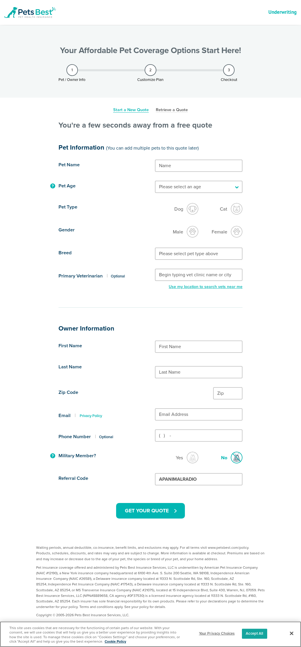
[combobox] (199, 254)
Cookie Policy (115, 641)
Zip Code (68, 392)
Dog (178, 209)
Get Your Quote (147, 511)
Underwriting (282, 12)
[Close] (291, 633)
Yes (179, 458)
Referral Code (73, 478)
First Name (70, 346)
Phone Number (74, 437)
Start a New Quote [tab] (131, 110)
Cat (223, 209)
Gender (66, 230)
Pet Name (69, 165)
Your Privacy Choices (217, 633)
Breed (65, 253)
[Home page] (32, 13)
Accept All (254, 633)
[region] (150, 634)
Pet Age (67, 186)
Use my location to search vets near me (206, 286)
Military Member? (77, 456)
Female (219, 232)
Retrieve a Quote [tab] (172, 110)
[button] (53, 186)
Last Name (70, 367)
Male (178, 232)
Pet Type (67, 207)
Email (64, 416)
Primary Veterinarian (80, 276)
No (224, 458)
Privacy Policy (91, 416)
